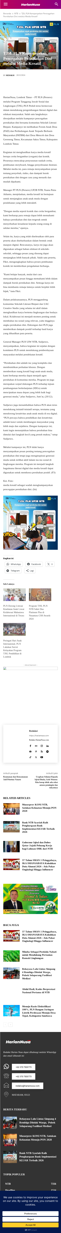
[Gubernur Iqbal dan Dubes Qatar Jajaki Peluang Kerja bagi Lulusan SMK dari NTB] (11, 846)
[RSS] (42, 751)
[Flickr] (36, 745)
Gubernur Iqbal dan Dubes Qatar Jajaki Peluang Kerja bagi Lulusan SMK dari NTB (37, 845)
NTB (16, 13)
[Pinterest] (35, 86)
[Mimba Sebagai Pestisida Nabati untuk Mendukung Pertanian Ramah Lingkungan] (11, 956)
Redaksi (10, 75)
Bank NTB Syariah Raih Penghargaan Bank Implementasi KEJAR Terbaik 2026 (37, 1157)
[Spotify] (47, 751)
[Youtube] (42, 756)
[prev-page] (5, 1025)
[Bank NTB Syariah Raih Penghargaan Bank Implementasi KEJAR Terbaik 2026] (11, 826)
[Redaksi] (16, 743)
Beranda (7, 13)
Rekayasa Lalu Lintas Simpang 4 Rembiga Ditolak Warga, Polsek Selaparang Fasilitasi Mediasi (37, 1122)
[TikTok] (30, 756)
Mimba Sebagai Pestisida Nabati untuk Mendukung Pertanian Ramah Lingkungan (39, 955)
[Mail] (30, 751)
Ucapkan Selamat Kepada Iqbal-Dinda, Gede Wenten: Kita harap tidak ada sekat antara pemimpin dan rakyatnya (46, 782)
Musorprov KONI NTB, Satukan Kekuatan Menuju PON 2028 (39, 807)
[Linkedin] (47, 745)
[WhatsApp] (45, 86)
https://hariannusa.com (39, 735)
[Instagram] (42, 745)
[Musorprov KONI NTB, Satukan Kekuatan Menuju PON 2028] (11, 808)
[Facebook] (16, 86)
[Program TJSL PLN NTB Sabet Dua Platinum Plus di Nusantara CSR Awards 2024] (40, 594)
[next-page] (10, 1025)
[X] (26, 86)
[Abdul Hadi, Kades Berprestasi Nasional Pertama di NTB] (11, 993)
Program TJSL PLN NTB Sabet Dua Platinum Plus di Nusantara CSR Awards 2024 (39, 612)
